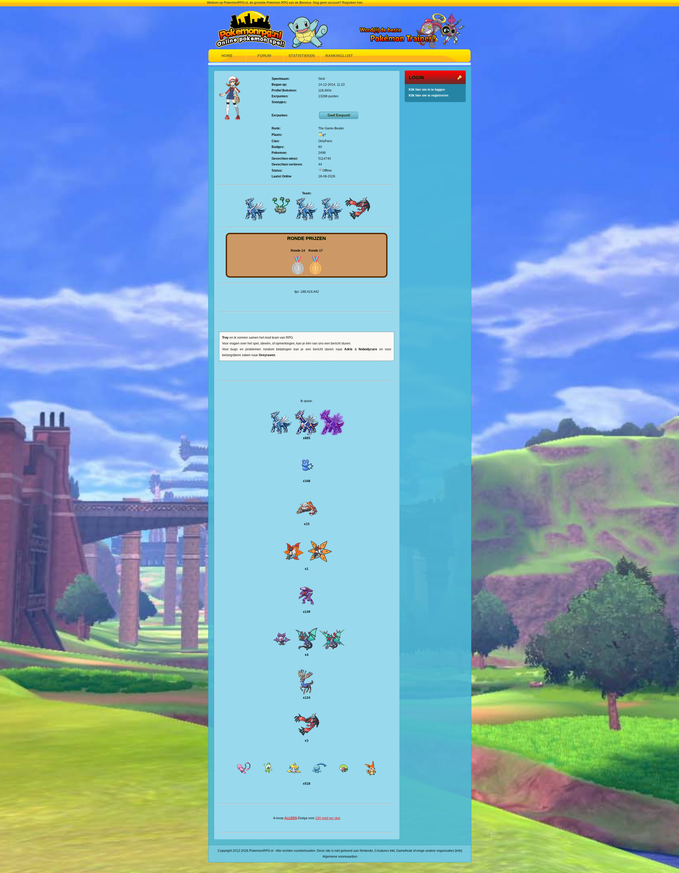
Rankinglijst (339, 56)
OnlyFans (325, 141)
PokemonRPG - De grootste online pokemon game (252, 27)
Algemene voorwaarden (340, 856)
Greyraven (267, 355)
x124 (306, 698)
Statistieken (302, 56)
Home (227, 56)
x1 (306, 569)
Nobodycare (368, 349)
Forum (264, 56)
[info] (458, 851)
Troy (225, 337)
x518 (306, 783)
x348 (306, 481)
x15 (307, 524)
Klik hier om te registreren (428, 95)
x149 (306, 612)
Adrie (348, 349)
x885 (306, 438)
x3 (306, 741)
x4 (306, 655)
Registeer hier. (352, 3)
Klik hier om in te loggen (427, 89)
